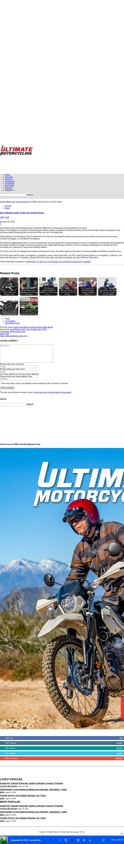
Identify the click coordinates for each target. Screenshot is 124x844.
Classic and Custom (8, 786)
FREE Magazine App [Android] (43, 147)
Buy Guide (9, 186)
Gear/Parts (9, 183)
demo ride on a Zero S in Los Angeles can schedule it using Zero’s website (59, 262)
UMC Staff (4, 217)
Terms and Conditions (91, 147)
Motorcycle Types (13, 202)
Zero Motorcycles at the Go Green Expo (22, 213)
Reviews (8, 179)
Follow (119, 743)
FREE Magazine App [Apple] (24, 147)
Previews (9, 177)
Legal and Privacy (59, 147)
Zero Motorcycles (12, 323)
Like (121, 738)
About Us (70, 147)
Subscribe (118, 758)
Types (7, 175)
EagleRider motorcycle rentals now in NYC (28, 329)
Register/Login (9, 147)
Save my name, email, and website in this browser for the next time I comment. (35, 383)
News (7, 208)
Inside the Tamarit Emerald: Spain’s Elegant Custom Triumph (31, 783)
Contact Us (79, 147)
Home (2, 202)
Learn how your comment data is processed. (53, 392)
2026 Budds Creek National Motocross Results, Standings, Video (33, 789)
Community (10, 181)
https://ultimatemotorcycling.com (13, 336)
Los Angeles (10, 321)
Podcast (8, 188)
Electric (24, 202)
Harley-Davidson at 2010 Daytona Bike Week (33, 327)
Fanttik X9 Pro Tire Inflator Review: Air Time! (23, 795)
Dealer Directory (104, 147)
